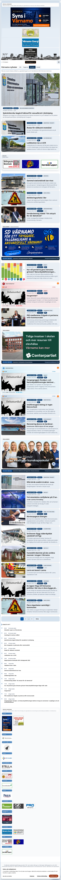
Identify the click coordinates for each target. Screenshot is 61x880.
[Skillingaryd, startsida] (30, 62)
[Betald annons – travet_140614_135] (19, 806)
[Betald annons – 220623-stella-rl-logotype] (7, 766)
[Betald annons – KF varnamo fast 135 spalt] (19, 831)
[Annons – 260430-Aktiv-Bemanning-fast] (30, 33)
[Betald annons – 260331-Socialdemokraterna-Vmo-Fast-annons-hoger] (7, 818)
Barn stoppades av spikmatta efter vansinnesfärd (17, 645)
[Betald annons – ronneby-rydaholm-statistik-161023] (49, 164)
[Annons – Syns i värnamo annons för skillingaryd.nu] (30, 17)
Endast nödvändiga (42, 876)
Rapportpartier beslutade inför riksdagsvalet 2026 (17, 660)
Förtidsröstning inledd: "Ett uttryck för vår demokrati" (18, 680)
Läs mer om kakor (7, 876)
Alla (20, 67)
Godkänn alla (53, 876)
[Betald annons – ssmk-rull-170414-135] (7, 841)
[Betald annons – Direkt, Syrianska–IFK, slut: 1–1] (30, 164)
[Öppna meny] (58, 62)
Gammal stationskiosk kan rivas (12, 670)
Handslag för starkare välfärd (11, 635)
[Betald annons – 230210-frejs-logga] (7, 796)
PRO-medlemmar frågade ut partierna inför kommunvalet (19, 695)
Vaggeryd (25, 67)
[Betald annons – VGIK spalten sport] (19, 841)
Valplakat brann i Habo (10, 665)
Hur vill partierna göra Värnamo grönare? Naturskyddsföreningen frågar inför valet (25, 685)
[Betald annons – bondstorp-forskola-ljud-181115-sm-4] (30, 52)
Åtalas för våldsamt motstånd (12, 650)
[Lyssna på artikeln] (58, 283)
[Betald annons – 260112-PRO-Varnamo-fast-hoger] (30, 806)
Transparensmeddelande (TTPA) (52, 258)
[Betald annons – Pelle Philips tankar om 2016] (30, 42)
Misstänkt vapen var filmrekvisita (13, 630)
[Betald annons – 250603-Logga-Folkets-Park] (7, 738)
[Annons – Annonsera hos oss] (7, 723)
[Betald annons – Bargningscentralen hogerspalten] (7, 775)
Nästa (37, 619)
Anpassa (32, 876)
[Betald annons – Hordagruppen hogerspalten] (7, 851)
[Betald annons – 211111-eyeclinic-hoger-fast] (7, 758)
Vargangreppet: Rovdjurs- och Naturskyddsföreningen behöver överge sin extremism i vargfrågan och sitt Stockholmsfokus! (31, 701)
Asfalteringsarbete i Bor (10, 675)
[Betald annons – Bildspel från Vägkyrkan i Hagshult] (11, 164)
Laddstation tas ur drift (10, 655)
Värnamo (32, 67)
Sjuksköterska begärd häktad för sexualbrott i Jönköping (19, 640)
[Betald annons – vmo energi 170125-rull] (7, 831)
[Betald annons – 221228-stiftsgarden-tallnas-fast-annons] (7, 748)
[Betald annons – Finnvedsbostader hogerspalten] (7, 785)
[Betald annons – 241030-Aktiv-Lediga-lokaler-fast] (19, 720)
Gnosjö (38, 67)
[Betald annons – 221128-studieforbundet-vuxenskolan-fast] (7, 806)
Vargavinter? (7, 690)
